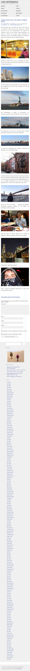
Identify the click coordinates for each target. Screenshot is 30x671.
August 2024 (9, 417)
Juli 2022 (9, 458)
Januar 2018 (9, 543)
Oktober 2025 (9, 396)
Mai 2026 (9, 385)
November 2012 (10, 635)
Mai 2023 (9, 441)
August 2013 (9, 626)
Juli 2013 (9, 628)
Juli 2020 (9, 500)
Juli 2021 (9, 479)
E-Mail (2, 320)
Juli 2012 (9, 640)
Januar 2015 (9, 602)
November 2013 (10, 623)
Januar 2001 (9, 654)
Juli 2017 (9, 552)
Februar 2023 (9, 446)
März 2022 (9, 465)
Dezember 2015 (10, 583)
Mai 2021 (9, 482)
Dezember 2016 (10, 564)
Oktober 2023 (9, 432)
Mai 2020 (9, 503)
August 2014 (9, 610)
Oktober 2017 (9, 546)
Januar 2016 (9, 581)
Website (2, 325)
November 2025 (10, 394)
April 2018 (9, 539)
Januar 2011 (9, 647)
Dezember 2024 (10, 410)
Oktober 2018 (9, 533)
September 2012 (10, 636)
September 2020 (10, 496)
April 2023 (9, 443)
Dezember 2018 (10, 529)
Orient (2, 8)
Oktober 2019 (9, 515)
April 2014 (9, 617)
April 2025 (9, 404)
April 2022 (9, 463)
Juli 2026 (9, 382)
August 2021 (9, 477)
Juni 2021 (9, 481)
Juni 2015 (9, 593)
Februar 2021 (9, 488)
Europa (18, 8)
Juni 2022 (9, 460)
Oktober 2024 (9, 413)
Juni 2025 (9, 401)
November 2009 (10, 650)
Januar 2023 (9, 448)
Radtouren (3, 13)
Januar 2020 (9, 510)
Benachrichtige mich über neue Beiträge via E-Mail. (11, 334)
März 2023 (9, 444)
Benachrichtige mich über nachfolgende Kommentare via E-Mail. (14, 330)
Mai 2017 (9, 555)
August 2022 (9, 456)
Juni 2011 (9, 645)
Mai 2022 (9, 462)
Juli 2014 (9, 612)
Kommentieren (13, 23)
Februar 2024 (9, 425)
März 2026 (9, 389)
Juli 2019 (9, 520)
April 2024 (9, 422)
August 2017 (9, 550)
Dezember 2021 (10, 470)
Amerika (3, 6)
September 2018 (10, 534)
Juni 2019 (9, 522)
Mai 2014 (9, 616)
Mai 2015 (9, 595)
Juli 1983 (9, 659)
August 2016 (9, 571)
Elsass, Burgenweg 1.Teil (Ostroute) (14, 376)
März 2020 (9, 507)
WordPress (19, 668)
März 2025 (9, 406)
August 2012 (9, 638)
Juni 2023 (9, 439)
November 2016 (10, 565)
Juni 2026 (9, 384)
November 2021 (10, 472)
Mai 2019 (9, 524)
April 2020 (9, 505)
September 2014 (10, 609)
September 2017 (10, 548)
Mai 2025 (9, 403)
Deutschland (4, 10)
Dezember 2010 (10, 648)
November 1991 (10, 655)
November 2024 (10, 411)
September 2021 (10, 475)
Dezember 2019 (10, 512)
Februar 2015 (9, 600)
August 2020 (9, 498)
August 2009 (9, 652)
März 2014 (9, 619)
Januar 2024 (9, 427)
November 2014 (10, 605)
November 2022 (10, 451)
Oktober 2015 (9, 586)
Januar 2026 (9, 391)
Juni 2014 (9, 614)
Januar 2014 (9, 621)
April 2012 (9, 642)
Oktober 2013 (9, 624)
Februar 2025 (9, 408)
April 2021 (9, 484)
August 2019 (9, 519)
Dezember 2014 (10, 603)
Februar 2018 (9, 541)
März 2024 (9, 423)
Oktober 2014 (9, 607)
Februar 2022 (9, 467)
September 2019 (10, 517)
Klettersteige (4, 15)
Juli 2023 (9, 437)
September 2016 (10, 569)
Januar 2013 (9, 633)
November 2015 (10, 584)
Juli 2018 (9, 538)
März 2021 (9, 486)
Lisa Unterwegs (9, 2)
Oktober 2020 (9, 494)
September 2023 (10, 434)
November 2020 (10, 493)
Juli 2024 (9, 418)
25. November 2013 (5, 23)
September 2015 (10, 588)
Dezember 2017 (10, 545)
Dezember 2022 (10, 449)
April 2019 (9, 526)
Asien (17, 6)
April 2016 (9, 578)
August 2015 (9, 590)
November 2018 (10, 531)
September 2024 (10, 415)
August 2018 (9, 536)
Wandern (18, 10)
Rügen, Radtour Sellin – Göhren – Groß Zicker (16, 370)
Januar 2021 (9, 489)
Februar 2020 (9, 508)
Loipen (17, 15)
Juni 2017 (9, 553)
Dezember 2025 (10, 392)
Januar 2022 (9, 468)
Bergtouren (19, 13)
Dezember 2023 (10, 429)
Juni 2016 (9, 574)
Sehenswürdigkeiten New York (16, 24)
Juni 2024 (9, 420)
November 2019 (10, 513)
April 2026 (9, 387)
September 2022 (10, 455)
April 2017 (9, 557)
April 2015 (9, 597)
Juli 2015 (9, 591)
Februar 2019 (9, 527)
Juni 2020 (9, 501)
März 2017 (9, 558)
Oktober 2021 (9, 474)
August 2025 (9, 398)
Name (2, 316)
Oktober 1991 (9, 657)
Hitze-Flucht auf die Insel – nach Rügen (15, 371)
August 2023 (9, 436)
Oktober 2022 (9, 453)
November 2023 (10, 430)
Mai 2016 (9, 576)
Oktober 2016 (9, 567)
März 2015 (9, 598)
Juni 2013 (9, 629)
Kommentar (3, 303)
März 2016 (9, 579)
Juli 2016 (9, 572)
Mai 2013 (9, 631)
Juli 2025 (9, 399)
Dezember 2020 (10, 491)
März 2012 (9, 643)
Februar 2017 (9, 560)
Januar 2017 (9, 562)
